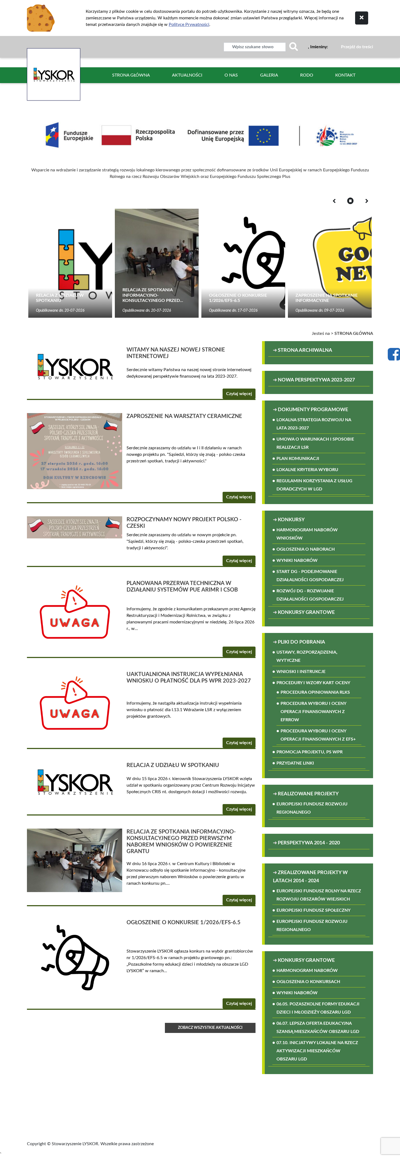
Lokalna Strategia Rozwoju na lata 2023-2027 (313, 424)
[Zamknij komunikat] (361, 18)
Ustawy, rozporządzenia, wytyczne (306, 656)
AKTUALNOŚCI (187, 75)
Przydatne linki (295, 763)
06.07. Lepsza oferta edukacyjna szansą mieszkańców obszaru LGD (317, 1027)
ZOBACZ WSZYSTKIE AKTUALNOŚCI (210, 1028)
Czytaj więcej (239, 394)
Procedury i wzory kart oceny (313, 683)
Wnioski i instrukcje (300, 671)
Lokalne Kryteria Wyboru (307, 470)
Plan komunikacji (297, 458)
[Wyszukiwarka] (293, 47)
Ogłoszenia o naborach (305, 549)
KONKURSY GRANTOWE (306, 612)
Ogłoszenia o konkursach (308, 982)
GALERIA (269, 75)
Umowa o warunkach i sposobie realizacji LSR (315, 443)
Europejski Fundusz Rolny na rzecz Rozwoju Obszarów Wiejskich (318, 895)
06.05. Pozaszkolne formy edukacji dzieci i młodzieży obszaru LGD (317, 1008)
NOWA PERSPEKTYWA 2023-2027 (316, 380)
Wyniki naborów (297, 560)
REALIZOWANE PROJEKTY (308, 794)
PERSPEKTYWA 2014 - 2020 (309, 843)
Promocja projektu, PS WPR (309, 752)
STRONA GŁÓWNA (131, 75)
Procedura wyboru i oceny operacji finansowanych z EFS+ (318, 735)
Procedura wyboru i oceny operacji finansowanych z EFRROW (313, 711)
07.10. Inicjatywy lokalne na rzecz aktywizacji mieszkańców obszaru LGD (317, 1051)
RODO (306, 75)
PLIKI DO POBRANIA (301, 642)
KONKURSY (291, 519)
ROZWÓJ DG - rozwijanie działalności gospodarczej (310, 595)
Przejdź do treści (357, 47)
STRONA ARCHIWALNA (305, 350)
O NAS (231, 75)
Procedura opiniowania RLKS (315, 692)
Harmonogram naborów (307, 970)
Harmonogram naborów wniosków (307, 534)
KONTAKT (345, 75)
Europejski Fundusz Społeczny (313, 910)
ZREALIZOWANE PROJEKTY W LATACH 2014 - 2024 (310, 876)
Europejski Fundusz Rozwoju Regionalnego (311, 808)
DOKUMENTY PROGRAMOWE (313, 409)
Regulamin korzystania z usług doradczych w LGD (314, 485)
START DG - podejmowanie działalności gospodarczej (310, 575)
